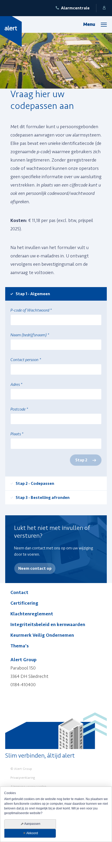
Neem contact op (35, 568)
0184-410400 (23, 685)
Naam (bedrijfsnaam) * (29, 335)
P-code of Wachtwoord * (31, 310)
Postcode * (19, 409)
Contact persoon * (25, 359)
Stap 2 (81, 460)
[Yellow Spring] (11, 31)
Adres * (16, 384)
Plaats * (16, 434)
